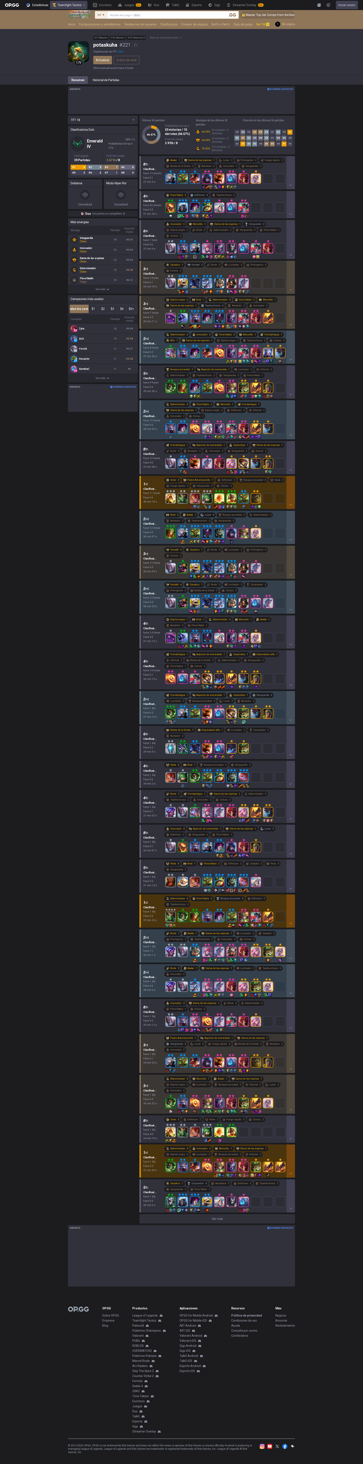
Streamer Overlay (144, 1431)
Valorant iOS (188, 1340)
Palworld (138, 1325)
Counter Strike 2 (143, 1376)
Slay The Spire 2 (143, 1371)
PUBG (136, 1340)
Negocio (280, 1315)
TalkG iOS (186, 1361)
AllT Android (188, 1325)
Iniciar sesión (346, 5)
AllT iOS (185, 1330)
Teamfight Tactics (70, 5)
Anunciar (281, 1320)
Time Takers (140, 1396)
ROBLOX (138, 1345)
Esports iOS (187, 1371)
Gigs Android (188, 1345)
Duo (135, 1411)
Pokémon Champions (146, 1330)
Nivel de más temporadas (164, 37)
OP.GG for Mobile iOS (193, 1320)
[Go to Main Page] (12, 5)
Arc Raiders (140, 1366)
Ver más (100, 289)
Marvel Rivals (141, 1361)
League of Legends (145, 1315)
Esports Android (190, 1366)
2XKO (136, 1391)
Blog (105, 1325)
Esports (137, 1421)
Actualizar (102, 60)
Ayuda (235, 1325)
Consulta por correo (244, 1330)
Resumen (77, 80)
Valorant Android (191, 1335)
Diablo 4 (137, 1386)
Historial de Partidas (106, 80)
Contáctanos (239, 1335)
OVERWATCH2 (142, 1350)
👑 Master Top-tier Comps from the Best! (243, 15)
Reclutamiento (285, 1325)
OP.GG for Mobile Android (196, 1315)
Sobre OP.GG (110, 1315)
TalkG (136, 1416)
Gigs (135, 1426)
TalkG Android (189, 1355)
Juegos (137, 1406)
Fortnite (137, 1381)
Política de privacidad (246, 1315)
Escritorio (138, 1401)
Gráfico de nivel (126, 60)
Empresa (108, 1320)
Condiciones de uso (244, 1320)
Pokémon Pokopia (144, 1355)
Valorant (138, 1335)
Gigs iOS (185, 1350)
